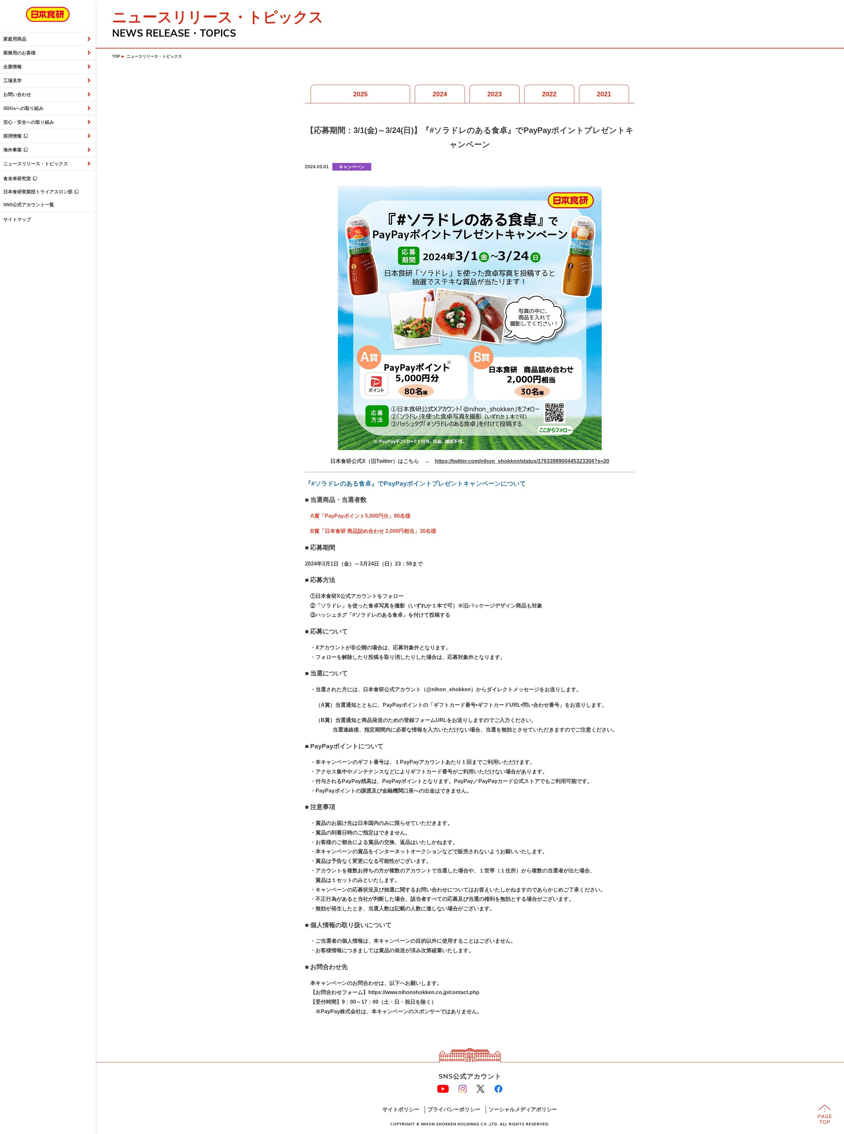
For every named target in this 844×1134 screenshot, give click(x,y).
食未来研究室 (17, 178)
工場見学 (12, 80)
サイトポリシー (400, 1109)
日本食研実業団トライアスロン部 (38, 191)
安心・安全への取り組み (28, 122)
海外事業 (12, 149)
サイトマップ (17, 219)
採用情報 (12, 136)
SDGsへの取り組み (23, 108)
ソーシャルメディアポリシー (523, 1109)
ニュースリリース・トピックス (35, 163)
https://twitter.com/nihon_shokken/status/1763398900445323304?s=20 (522, 461)
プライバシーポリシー (454, 1109)
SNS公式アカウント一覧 (28, 204)
